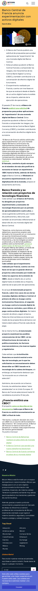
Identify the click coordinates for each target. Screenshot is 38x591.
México (5, 546)
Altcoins (23, 528)
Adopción (6, 528)
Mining (22, 546)
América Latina (8, 531)
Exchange (23, 540)
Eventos (5, 540)
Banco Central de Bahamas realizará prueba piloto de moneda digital (20, 440)
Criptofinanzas (8, 537)
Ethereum (23, 537)
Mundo (5, 549)
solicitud (5, 161)
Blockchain (7, 534)
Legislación (24, 543)
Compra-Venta (25, 534)
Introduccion (7, 543)
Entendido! (19, 587)
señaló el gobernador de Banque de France (17, 245)
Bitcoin (22, 531)
